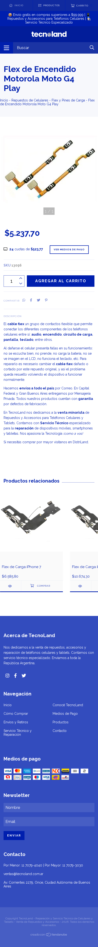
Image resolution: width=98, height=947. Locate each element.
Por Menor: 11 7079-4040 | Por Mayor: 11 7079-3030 (43, 865)
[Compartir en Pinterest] (46, 300)
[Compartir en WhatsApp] (23, 300)
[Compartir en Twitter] (38, 300)
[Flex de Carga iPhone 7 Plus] (80, 586)
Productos (61, 722)
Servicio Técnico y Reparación (18, 732)
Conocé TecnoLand (68, 705)
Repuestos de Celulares (29, 100)
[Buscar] (92, 47)
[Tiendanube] (49, 935)
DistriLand (80, 442)
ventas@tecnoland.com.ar (23, 874)
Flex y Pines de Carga (68, 100)
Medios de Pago (65, 713)
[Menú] (6, 48)
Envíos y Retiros (16, 722)
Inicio (4, 100)
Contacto (60, 731)
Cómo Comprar (16, 713)
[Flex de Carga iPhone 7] (10, 586)
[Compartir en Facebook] (31, 300)
